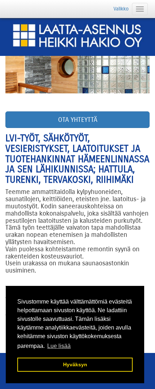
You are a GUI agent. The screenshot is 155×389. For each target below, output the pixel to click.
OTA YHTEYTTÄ (77, 120)
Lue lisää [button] (59, 346)
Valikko (121, 9)
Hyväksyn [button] (75, 364)
